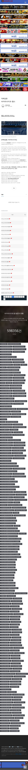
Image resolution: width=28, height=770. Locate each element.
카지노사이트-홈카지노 (5, 453)
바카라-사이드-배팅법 (16, 416)
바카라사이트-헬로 (5, 261)
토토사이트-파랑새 (16, 699)
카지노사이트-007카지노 (6, 476)
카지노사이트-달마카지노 (18, 473)
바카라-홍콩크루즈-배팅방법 (19, 393)
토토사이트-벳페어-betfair (18, 694)
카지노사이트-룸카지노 (21, 494)
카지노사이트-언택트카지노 (19, 468)
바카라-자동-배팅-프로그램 (16, 385)
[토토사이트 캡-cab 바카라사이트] (14, 26)
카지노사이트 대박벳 (5, 222)
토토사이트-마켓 (14, 728)
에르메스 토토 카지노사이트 (7, 292)
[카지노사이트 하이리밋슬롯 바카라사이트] (14, 70)
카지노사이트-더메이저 (5, 603)
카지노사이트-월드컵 (16, 629)
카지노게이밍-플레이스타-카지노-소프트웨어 (9, 546)
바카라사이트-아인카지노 (6, 362)
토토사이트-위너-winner (5, 712)
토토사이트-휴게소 (4, 725)
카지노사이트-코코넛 (5, 640)
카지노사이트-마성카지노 (6, 598)
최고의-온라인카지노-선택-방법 (15, 505)
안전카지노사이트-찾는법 (6, 512)
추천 (25, 214)
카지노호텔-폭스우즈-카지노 (6, 525)
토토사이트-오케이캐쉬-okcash (7, 718)
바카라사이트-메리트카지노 (6, 364)
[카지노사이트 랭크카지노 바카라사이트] (14, 55)
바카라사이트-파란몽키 (6, 226)
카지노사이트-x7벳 (4, 650)
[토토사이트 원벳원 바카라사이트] (14, 17)
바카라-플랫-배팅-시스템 (6, 406)
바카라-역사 (3, 419)
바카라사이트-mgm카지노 (6, 351)
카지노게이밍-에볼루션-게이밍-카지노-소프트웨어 (10, 538)
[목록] (25, 105)
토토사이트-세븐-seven (5, 699)
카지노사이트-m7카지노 (5, 447)
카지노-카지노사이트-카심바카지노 (8, 489)
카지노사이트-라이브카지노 (6, 647)
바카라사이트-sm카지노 (5, 354)
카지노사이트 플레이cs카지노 (7, 265)
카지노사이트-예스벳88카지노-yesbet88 (8, 481)
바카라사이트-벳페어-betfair (13, 367)
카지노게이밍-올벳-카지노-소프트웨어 (8, 559)
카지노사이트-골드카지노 (6, 473)
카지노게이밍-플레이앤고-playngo (7, 567)
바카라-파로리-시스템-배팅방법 (7, 398)
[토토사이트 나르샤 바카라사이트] (14, 60)
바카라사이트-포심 (4, 681)
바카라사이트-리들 (4, 684)
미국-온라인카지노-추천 (5, 507)
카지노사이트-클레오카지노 (6, 442)
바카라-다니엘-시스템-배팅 (6, 393)
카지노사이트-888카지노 (18, 447)
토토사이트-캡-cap (16, 712)
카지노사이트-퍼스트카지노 (6, 492)
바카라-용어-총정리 (16, 411)
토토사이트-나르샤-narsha (6, 715)
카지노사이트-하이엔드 (17, 603)
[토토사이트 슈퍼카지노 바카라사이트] (14, 31)
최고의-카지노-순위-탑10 (19, 515)
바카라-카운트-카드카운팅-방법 (7, 401)
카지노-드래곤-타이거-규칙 (6, 437)
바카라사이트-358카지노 (18, 377)
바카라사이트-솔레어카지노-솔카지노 (8, 357)
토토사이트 (3, 692)
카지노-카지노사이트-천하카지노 (7, 484)
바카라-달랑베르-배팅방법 (21, 401)
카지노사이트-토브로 (16, 621)
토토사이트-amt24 (16, 705)
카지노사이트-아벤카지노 (19, 445)
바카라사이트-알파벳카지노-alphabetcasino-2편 (10, 372)
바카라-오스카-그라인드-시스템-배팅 (8, 408)
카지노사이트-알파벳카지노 (6, 445)
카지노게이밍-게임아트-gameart (7, 590)
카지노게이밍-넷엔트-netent (6, 580)
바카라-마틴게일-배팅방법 (15, 388)
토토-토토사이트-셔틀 (15, 725)
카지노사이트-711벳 (18, 614)
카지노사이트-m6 (14, 627)
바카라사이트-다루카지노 (17, 359)
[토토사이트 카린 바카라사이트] (14, 80)
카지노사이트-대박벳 (15, 616)
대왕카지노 (24, 364)
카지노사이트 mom (5, 234)
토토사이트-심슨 (19, 718)
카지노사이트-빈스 (17, 598)
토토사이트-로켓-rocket (19, 702)
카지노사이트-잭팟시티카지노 (7, 455)
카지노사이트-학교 (14, 650)
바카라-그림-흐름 (4, 388)
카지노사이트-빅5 (4, 619)
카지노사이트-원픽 (11, 595)
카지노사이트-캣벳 (14, 611)
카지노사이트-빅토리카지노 (14, 440)
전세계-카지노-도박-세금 (6, 434)
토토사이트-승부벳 (4, 710)
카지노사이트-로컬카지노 (6, 668)
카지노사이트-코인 (14, 634)
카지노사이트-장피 (15, 655)
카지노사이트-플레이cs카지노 (7, 653)
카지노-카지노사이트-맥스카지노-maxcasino (9, 486)
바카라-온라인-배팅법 (5, 411)
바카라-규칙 (9, 383)
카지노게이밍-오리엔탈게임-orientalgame (9, 588)
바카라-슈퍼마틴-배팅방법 (6, 390)
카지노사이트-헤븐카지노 (6, 458)
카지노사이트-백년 (4, 642)
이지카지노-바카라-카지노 (22, 673)
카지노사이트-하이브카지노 (20, 499)
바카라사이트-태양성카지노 (6, 375)
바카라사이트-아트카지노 (19, 676)
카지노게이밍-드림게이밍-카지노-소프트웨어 (9, 549)
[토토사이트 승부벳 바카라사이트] (14, 41)
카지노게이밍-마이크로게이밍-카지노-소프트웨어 (10, 557)
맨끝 (4, 299)
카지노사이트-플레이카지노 (6, 502)
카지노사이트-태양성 (15, 619)
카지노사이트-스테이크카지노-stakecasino (9, 466)
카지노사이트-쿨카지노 (17, 453)
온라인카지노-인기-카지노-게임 (19, 507)
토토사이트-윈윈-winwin (5, 694)
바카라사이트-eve (5, 242)
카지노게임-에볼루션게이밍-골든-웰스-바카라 (9, 531)
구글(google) (22, 159)
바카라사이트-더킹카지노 (6, 349)
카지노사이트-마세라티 (5, 660)
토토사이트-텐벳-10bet (15, 710)
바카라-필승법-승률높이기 (6, 395)
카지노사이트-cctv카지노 (19, 442)
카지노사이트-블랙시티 (15, 642)
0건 (6, 106)
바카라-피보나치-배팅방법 (19, 390)
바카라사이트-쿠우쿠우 (5, 679)
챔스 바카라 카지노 (8, 116)
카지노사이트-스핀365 (5, 629)
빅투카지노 (17, 502)
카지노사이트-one (17, 668)
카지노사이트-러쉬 (4, 671)
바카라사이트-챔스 (5, 285)
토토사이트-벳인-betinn (5, 707)
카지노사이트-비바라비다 (16, 645)
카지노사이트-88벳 (4, 616)
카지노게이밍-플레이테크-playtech (7, 564)
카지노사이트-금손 (16, 637)
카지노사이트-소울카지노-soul (19, 450)
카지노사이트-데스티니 (5, 608)
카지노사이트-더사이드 (16, 601)
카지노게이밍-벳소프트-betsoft (7, 575)
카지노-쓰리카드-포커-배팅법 (6, 432)
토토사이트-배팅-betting (6, 705)
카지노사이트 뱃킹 (5, 250)
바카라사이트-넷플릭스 (6, 257)
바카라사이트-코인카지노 (18, 362)
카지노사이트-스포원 (5, 666)
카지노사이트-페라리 (16, 640)
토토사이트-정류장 (4, 728)
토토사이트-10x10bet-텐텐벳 (6, 697)
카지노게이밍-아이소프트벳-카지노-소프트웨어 (10, 554)
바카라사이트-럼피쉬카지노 (19, 380)
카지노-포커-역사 (18, 432)
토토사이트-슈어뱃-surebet (18, 707)
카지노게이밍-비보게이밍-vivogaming (8, 569)
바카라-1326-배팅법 (5, 416)
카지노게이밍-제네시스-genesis (7, 593)
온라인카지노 (3, 505)
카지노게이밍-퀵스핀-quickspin (7, 577)
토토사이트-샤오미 (11, 692)
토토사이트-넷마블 (4, 720)
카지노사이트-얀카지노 (5, 460)
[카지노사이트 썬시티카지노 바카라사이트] (14, 75)
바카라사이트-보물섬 (17, 679)
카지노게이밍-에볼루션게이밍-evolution (9, 536)
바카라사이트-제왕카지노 (19, 351)
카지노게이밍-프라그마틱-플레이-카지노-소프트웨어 (11, 544)
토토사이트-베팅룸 (14, 731)
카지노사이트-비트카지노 (20, 455)
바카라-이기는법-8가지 (22, 408)
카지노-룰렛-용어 (14, 429)
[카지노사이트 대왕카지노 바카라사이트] (14, 7)
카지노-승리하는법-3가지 (6, 427)
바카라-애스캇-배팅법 (18, 403)
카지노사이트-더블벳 (15, 624)
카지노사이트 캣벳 (5, 218)
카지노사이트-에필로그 (16, 666)
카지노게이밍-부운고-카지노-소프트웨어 (8, 551)
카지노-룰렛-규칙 (4, 429)
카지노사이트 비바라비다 (6, 254)
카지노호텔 (16, 512)
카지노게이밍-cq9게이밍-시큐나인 (7, 562)
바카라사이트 (4, 159)
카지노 (2, 421)
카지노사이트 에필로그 (6, 238)
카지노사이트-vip (4, 624)
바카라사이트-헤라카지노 (6, 380)
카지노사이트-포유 (4, 606)
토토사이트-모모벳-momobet (17, 723)
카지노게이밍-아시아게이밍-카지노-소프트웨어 (10, 541)
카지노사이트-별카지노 (19, 497)
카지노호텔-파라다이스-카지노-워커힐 (8, 520)
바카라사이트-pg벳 (5, 246)
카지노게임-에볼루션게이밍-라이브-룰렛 (8, 528)
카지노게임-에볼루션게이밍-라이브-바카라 (9, 533)
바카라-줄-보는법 (4, 385)
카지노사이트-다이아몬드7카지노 (7, 494)
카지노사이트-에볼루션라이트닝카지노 (8, 471)
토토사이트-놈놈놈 (4, 731)
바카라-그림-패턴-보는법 (18, 383)
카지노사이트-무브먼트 (5, 637)
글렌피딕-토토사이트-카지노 (6, 676)
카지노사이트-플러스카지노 (20, 492)
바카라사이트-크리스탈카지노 (19, 349)
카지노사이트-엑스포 (17, 608)
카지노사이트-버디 (4, 611)
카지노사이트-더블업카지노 (6, 497)
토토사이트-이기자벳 (5, 723)
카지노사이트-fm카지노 (5, 450)
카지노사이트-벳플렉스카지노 (7, 499)
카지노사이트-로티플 (5, 655)
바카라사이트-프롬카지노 (6, 377)
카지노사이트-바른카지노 (17, 660)
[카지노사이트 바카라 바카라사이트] (7, 2)
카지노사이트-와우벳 (17, 632)
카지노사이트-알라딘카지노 (6, 614)
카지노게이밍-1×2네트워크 (21, 593)
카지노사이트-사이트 (19, 653)
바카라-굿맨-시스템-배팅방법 (19, 395)
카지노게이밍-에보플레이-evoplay (7, 582)
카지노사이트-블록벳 (5, 658)
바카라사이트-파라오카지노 (14, 344)
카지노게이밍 (22, 533)
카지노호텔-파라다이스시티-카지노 (8, 523)
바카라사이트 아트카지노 (6, 269)
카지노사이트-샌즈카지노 (18, 458)
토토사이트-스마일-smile (18, 715)
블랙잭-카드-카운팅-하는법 (6, 424)
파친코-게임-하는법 (18, 424)
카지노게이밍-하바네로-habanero (7, 572)
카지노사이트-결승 (14, 606)
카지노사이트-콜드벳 (5, 663)
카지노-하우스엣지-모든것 (18, 434)
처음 (4, 297)
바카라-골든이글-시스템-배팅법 (19, 414)
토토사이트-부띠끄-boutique (6, 702)
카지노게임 (17, 525)
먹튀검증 (8, 142)
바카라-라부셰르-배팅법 (5, 414)
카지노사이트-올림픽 (18, 647)
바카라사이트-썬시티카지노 (19, 346)
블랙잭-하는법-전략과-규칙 (12, 421)
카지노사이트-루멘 (4, 645)
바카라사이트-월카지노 (5, 359)
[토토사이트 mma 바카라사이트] (14, 12)
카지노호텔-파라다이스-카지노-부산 (8, 518)
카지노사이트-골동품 (5, 601)
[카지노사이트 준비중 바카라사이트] (14, 36)
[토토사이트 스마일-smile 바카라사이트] (14, 84)
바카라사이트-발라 (5, 289)
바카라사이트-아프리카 (6, 273)
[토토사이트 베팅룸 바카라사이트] (14, 22)
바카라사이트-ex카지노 (6, 281)
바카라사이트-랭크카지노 (6, 346)
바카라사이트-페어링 (5, 230)
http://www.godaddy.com (13, 178)
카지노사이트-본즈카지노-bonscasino (8, 463)
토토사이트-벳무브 (14, 720)
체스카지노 (17, 364)
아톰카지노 (3, 367)
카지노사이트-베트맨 (15, 671)
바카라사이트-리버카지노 (19, 375)
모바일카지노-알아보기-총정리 (19, 427)
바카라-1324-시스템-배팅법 (6, 403)
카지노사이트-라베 (4, 634)
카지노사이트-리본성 (5, 621)
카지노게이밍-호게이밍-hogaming (7, 585)
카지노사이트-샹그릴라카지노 (19, 476)
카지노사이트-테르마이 (5, 632)
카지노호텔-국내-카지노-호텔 (6, 515)
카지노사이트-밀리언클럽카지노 (7, 479)
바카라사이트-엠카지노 (6, 277)
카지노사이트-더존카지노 (6, 468)
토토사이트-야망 (18, 697)
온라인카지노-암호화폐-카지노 (7, 510)
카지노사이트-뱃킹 (15, 658)
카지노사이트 (3, 440)
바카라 (2, 383)
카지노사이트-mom (15, 663)
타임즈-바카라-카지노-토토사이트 (7, 673)
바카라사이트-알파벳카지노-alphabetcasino (9, 370)
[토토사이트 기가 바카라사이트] (14, 89)
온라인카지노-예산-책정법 (21, 510)
